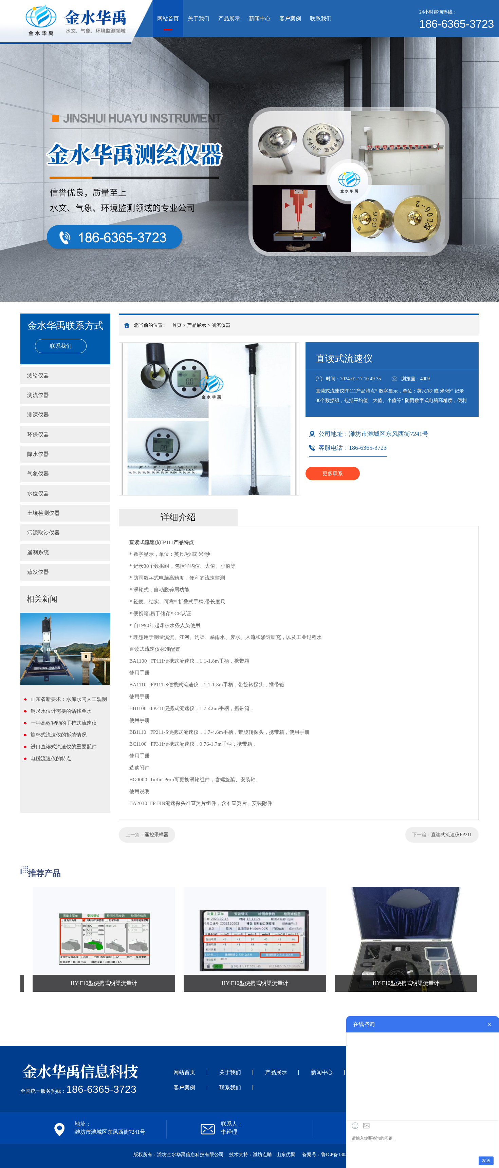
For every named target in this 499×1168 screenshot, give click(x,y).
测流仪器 (220, 325)
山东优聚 (285, 1154)
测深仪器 (38, 415)
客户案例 (290, 18)
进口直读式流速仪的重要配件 (64, 746)
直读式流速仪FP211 (451, 834)
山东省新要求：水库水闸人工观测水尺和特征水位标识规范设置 (69, 701)
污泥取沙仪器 (43, 533)
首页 (177, 325)
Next (487, 151)
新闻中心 (260, 18)
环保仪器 (38, 434)
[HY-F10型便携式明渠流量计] (72, 939)
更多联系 (332, 473)
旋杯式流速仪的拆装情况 (59, 735)
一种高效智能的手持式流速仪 (64, 723)
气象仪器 (38, 474)
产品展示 (229, 18)
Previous (12, 151)
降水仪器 (38, 454)
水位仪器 (38, 493)
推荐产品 (44, 873)
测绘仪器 (38, 375)
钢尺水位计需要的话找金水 (61, 711)
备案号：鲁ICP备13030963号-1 (334, 1154)
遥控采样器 (156, 834)
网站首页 (168, 18)
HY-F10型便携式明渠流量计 (72, 983)
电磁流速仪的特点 (51, 758)
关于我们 (198, 18)
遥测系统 (38, 552)
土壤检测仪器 (43, 513)
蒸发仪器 (38, 572)
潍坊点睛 (262, 1154)
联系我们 (321, 18)
